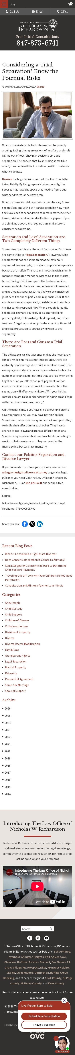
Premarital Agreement (19, 679)
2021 (6, 744)
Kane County (56, 983)
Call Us (14, 11)
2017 (6, 772)
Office (64, 11)
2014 (6, 794)
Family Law (12, 650)
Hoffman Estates (28, 962)
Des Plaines (59, 962)
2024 (6, 723)
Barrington (42, 972)
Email (39, 11)
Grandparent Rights (17, 655)
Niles (43, 967)
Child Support (13, 614)
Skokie (11, 972)
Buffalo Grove (59, 972)
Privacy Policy (12, 1024)
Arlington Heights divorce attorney (24, 472)
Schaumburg (62, 951)
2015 (6, 787)
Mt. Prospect (31, 967)
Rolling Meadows (55, 957)
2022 (6, 737)
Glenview (10, 962)
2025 (6, 715)
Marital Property (15, 667)
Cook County (53, 978)
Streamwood (24, 972)
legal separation (36, 254)
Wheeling (8, 978)
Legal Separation (15, 661)
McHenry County (31, 983)
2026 (6, 708)
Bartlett (45, 962)
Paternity (11, 673)
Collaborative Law (16, 626)
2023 (6, 730)
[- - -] (4, 4)
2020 (6, 751)
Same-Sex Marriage (17, 685)
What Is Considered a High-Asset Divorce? (31, 554)
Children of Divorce (17, 620)
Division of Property (17, 632)
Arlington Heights (32, 957)
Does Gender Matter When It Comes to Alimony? (35, 560)
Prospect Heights (59, 967)
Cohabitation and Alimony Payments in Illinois (34, 585)
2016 (6, 779)
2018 (6, 765)
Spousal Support (15, 691)
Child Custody (13, 608)
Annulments (13, 603)
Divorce (40, 86)
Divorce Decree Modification (22, 644)
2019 (6, 758)
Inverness (14, 957)
